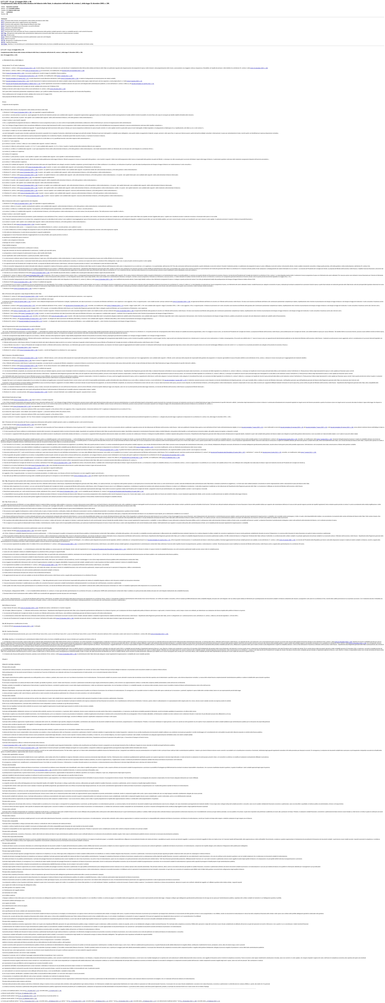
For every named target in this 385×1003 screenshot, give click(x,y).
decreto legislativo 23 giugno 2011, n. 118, (17, 81)
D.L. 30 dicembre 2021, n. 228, (124, 1001)
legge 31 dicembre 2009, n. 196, (15, 73)
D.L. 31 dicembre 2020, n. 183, (77, 1001)
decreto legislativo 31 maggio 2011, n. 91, (17, 78)
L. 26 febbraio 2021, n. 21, (101, 1001)
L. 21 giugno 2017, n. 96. (55, 990)
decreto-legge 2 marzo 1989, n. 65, (22, 316)
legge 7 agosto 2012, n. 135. (308, 452)
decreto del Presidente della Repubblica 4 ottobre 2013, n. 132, (23, 83)
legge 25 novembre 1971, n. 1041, (109, 449)
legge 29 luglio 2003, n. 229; (58, 89)
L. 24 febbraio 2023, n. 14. (213, 1001)
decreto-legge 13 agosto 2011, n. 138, (132, 457)
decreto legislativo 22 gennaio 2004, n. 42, (30, 321)
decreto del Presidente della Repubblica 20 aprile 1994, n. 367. (126, 491)
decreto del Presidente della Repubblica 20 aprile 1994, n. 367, (228, 452)
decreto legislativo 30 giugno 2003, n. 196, (342, 427)
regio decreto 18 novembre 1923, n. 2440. (173, 455)
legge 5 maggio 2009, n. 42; (134, 81)
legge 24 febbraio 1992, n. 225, (144, 447)
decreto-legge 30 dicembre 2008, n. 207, (77, 305)
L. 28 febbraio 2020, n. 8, (54, 1001)
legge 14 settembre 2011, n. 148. (171, 457)
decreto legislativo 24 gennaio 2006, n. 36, (292, 427)
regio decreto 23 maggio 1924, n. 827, (23, 626)
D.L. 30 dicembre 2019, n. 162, (30, 1001)
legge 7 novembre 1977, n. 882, (30, 313)
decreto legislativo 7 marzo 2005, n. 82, (252, 427)
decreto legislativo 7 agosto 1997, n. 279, (176, 380)
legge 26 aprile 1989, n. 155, (59, 316)
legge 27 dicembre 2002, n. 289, (39, 392)
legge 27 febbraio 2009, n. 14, (115, 305)
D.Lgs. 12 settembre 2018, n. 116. (27, 993)
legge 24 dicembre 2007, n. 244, (22, 406)
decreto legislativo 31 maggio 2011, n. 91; (143, 83)
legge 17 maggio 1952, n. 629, (22, 311)
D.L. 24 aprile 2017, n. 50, (32, 990)
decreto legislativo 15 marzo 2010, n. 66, (31, 318)
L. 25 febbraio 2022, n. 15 (149, 1001)
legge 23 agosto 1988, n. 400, (287, 540)
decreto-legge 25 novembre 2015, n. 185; (73, 70)
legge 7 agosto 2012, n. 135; (65, 76)
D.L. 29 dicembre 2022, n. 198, (188, 1001)
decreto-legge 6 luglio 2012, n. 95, (28, 76)
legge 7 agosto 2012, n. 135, (324, 439)
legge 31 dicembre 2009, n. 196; (259, 68)
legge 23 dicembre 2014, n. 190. (159, 634)
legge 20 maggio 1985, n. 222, (22, 301)
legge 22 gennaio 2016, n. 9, (33, 70)
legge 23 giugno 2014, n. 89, (28, 68)
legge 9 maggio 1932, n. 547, (27, 305)
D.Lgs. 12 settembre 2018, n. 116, (27, 996)
